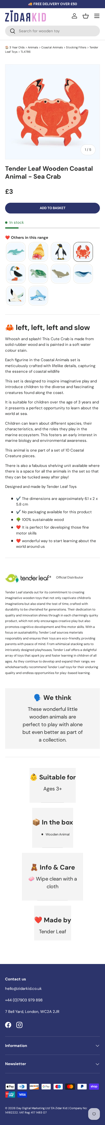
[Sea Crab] (83, 252)
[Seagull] (16, 295)
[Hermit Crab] (38, 252)
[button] (85, 16)
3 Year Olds (17, 47)
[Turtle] (38, 273)
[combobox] (52, 31)
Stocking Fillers (76, 47)
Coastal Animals (52, 47)
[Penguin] (60, 252)
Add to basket (52, 208)
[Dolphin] (16, 252)
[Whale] (83, 273)
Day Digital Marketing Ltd (33, 1108)
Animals (33, 47)
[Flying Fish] (38, 295)
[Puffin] (16, 273)
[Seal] (60, 273)
